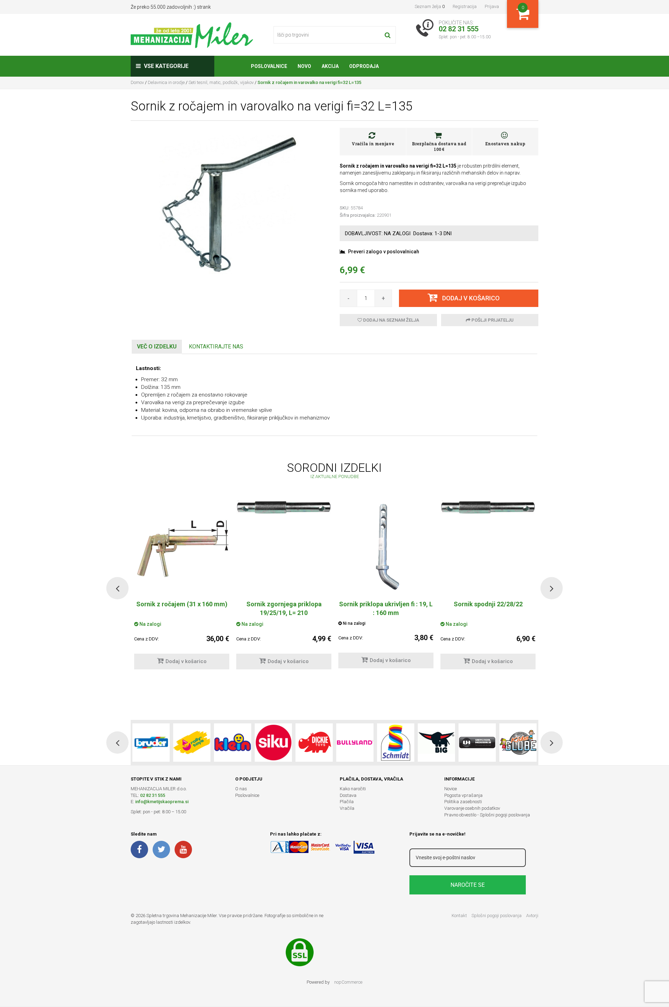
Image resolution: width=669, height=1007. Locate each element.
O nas (241, 788)
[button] (117, 588)
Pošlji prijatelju (492, 320)
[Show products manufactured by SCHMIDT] (395, 742)
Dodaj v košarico (186, 661)
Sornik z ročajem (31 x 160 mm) (182, 604)
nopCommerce (348, 982)
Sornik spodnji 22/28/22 (488, 604)
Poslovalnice (247, 795)
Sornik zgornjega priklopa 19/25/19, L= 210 (284, 608)
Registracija (465, 6)
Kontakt (459, 915)
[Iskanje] (387, 34)
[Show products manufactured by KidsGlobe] (518, 742)
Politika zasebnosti (463, 801)
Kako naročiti (353, 788)
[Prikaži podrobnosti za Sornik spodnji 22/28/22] (488, 507)
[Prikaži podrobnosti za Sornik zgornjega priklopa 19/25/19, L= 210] (283, 507)
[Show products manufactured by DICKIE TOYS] (314, 742)
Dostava (348, 795)
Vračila (347, 808)
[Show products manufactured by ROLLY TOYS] (191, 742)
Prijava (492, 6)
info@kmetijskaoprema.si (162, 801)
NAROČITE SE (468, 885)
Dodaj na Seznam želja (390, 320)
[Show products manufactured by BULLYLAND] (355, 742)
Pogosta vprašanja (463, 795)
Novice (450, 788)
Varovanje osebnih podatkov (472, 808)
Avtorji (532, 915)
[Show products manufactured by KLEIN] (232, 742)
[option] (284, 588)
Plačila (347, 801)
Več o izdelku (157, 346)
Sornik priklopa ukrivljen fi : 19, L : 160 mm (386, 608)
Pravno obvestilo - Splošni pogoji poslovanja (487, 814)
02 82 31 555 (152, 795)
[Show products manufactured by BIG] (436, 742)
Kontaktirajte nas (216, 346)
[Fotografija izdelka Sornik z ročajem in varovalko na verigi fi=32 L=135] (230, 204)
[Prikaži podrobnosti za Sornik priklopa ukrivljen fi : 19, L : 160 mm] (385, 547)
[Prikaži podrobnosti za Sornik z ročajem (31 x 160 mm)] (181, 547)
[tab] (157, 347)
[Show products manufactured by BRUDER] (151, 742)
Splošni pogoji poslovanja (496, 915)
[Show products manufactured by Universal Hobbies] (477, 742)
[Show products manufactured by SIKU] (273, 742)
